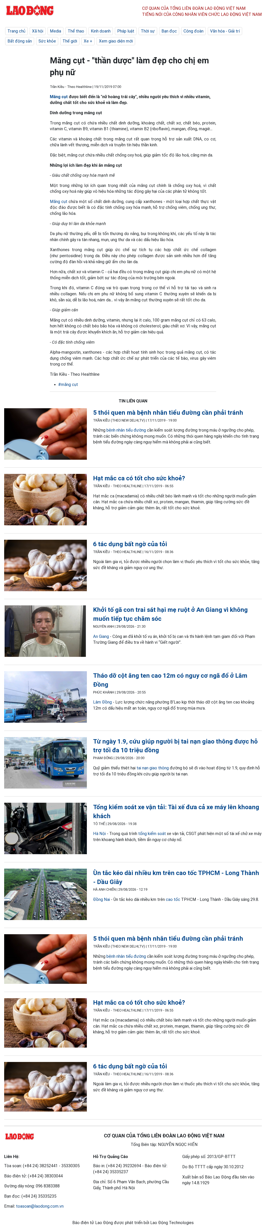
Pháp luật (125, 31)
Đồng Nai (101, 899)
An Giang (101, 636)
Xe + (88, 41)
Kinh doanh (101, 31)
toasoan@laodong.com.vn (40, 1206)
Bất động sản (19, 41)
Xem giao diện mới (116, 41)
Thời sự (148, 31)
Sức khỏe (47, 41)
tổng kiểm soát (152, 833)
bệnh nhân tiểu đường (126, 430)
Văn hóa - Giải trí (225, 31)
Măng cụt (59, 96)
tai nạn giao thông (153, 767)
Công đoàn (193, 31)
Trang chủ (16, 31)
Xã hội (37, 31)
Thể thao (76, 31)
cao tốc (173, 899)
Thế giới (70, 41)
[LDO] (45, 434)
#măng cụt (68, 384)
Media (55, 31)
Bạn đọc (169, 31)
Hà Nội (99, 833)
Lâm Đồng (102, 702)
